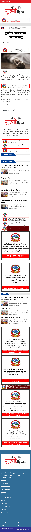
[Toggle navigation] (2, 24)
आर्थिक (3, 525)
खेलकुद (19, 525)
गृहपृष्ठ (3, 516)
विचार (19, 522)
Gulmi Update (5, 43)
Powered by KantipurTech (23, 529)
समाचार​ (4, 519)
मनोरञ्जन (4, 522)
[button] (29, 1)
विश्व (18, 519)
